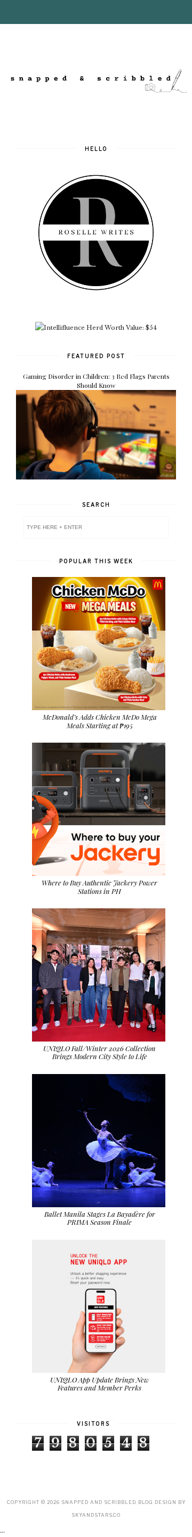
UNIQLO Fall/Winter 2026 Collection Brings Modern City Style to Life (99, 1052)
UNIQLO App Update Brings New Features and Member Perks (99, 1384)
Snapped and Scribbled (98, 1502)
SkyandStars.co (96, 1515)
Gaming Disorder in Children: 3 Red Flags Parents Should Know (96, 380)
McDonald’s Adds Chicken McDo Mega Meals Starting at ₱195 (100, 721)
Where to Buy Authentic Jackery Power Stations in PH (99, 887)
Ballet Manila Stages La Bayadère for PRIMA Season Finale (99, 1218)
